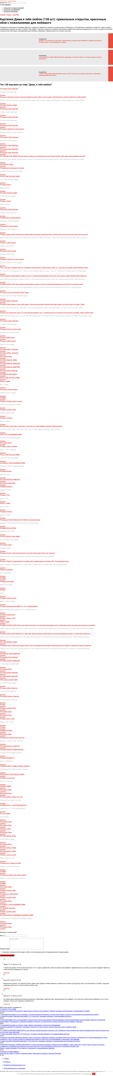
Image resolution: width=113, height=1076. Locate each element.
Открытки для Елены (11, 11)
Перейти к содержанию (8, 1)
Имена (9, 15)
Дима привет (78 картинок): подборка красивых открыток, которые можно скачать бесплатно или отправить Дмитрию (41, 1021)
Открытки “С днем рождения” (14, 8)
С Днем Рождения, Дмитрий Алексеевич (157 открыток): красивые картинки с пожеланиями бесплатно (36, 1016)
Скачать (3, 95)
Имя (1, 935)
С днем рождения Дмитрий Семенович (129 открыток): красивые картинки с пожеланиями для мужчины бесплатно (40, 1041)
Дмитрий (16, 15)
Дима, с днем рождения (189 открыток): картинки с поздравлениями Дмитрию (27, 1048)
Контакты (7, 1062)
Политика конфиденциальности (14, 1065)
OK (94, 1073)
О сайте (6, 1058)
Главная (2, 15)
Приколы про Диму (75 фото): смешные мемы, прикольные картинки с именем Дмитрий (30, 1053)
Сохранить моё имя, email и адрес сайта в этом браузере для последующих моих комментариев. (35, 952)
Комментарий (4, 949)
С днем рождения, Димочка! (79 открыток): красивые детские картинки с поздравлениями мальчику (35, 1034)
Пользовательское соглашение (14, 1068)
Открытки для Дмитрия (12, 10)
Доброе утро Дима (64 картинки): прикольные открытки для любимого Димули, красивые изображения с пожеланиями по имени (45, 1011)
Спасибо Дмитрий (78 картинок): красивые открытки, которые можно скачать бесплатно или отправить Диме (38, 1027)
